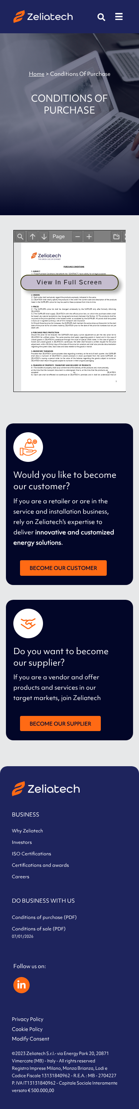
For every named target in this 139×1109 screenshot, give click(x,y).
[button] (101, 17)
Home (36, 73)
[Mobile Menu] (119, 16)
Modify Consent (30, 1038)
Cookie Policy (27, 1029)
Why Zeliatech (27, 831)
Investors (22, 842)
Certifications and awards (40, 865)
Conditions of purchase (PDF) (44, 917)
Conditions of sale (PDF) (39, 932)
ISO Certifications (31, 854)
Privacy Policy (27, 1019)
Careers (20, 876)
